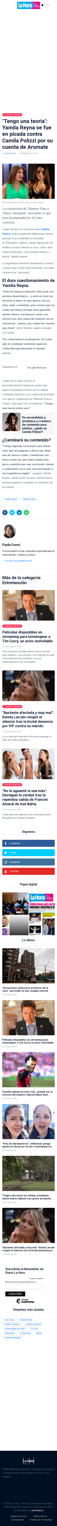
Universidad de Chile (15, 1328)
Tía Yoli (34, 1328)
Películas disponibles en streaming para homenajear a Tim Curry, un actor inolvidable (27, 636)
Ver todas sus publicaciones (18, 561)
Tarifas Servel (40, 1516)
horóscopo (25, 1333)
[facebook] (5, 512)
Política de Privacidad (41, 1519)
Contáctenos (17, 1519)
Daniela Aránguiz (13, 1337)
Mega (39, 1333)
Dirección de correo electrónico (21, 1281)
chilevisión (10, 1333)
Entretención (14, 582)
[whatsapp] (26, 512)
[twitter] (12, 512)
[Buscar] (48, 5)
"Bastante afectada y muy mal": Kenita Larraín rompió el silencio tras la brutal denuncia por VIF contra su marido (28, 719)
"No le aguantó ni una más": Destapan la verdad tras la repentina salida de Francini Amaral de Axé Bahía (25, 797)
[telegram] (19, 512)
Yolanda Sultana (33, 1324)
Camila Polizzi (29, 499)
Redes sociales (12, 1324)
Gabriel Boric (26, 1320)
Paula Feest (10, 153)
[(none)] (9, 531)
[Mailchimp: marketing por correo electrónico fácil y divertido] (25, 1303)
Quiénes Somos (18, 1516)
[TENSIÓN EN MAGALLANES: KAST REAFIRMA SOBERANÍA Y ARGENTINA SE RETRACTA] (20, 913)
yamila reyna (11, 499)
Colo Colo (9, 1320)
